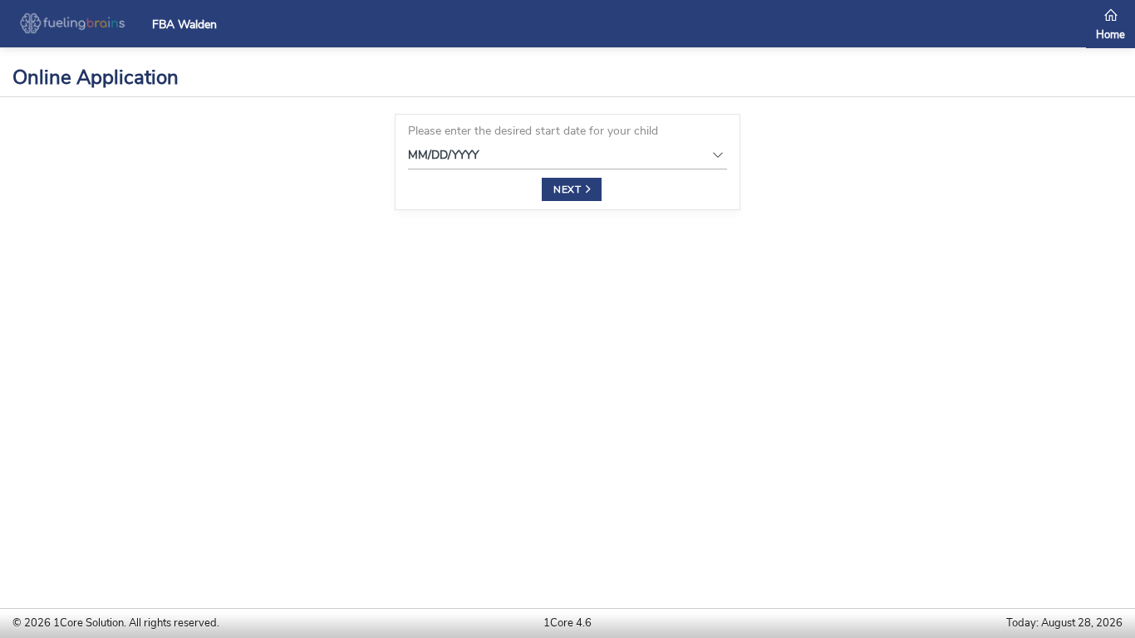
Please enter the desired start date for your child (533, 131)
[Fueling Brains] (72, 22)
